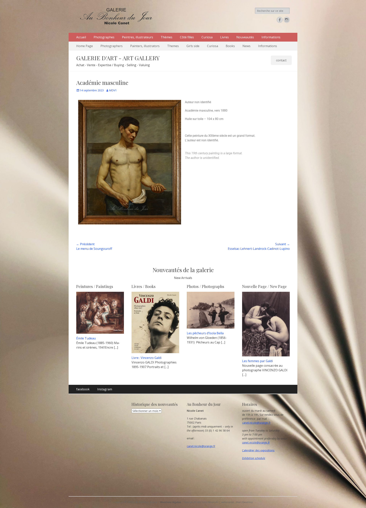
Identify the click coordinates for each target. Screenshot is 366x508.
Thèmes (166, 37)
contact (281, 60)
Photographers (111, 46)
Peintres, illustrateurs (137, 37)
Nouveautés (245, 37)
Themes (173, 46)
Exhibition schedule (253, 458)
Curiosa (207, 37)
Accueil (81, 37)
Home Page (84, 46)
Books (230, 46)
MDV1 (113, 90)
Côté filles (187, 37)
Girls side (192, 46)
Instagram (104, 389)
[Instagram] (287, 20)
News (246, 46)
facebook (83, 389)
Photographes (104, 37)
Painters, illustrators (145, 46)
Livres (224, 37)
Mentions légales (170, 502)
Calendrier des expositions (258, 450)
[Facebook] (280, 20)
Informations (271, 37)
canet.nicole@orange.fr (201, 446)
